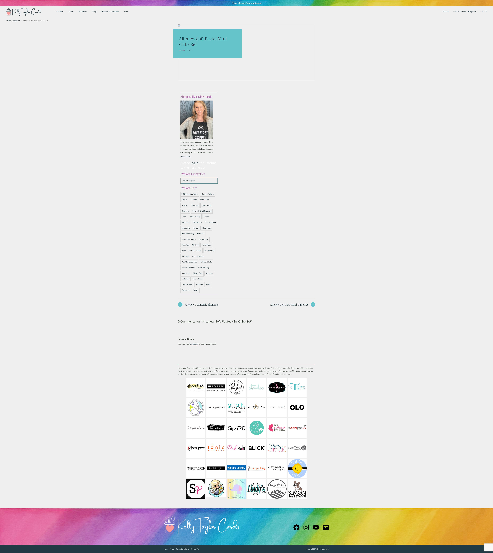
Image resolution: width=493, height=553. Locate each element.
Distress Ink (197, 222)
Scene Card (186, 273)
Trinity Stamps (187, 284)
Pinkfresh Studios (188, 267)
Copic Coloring (194, 217)
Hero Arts (201, 234)
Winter (195, 290)
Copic (184, 217)
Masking (195, 245)
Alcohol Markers (207, 194)
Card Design (206, 205)
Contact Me (195, 549)
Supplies (16, 21)
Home (8, 21)
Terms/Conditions (182, 549)
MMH (184, 251)
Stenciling (209, 273)
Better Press (204, 200)
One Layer (185, 256)
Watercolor (186, 290)
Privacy (172, 549)
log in (194, 163)
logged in (193, 344)
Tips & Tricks (197, 279)
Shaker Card (197, 273)
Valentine (199, 284)
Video (208, 284)
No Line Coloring (195, 251)
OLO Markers (210, 251)
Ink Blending (203, 239)
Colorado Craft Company (201, 211)
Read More (185, 156)
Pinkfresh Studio (206, 262)
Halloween (206, 228)
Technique (185, 279)
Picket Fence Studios (189, 262)
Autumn (194, 200)
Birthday (185, 205)
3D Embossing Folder (190, 194)
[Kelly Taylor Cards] (23, 12)
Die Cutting (186, 222)
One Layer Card (198, 256)
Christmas (185, 211)
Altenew (185, 200)
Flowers (196, 228)
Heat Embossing (188, 234)
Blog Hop (194, 205)
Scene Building (203, 267)
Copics (206, 217)
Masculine (185, 245)
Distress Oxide (210, 222)
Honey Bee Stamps (189, 239)
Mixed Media (206, 245)
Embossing (186, 228)
